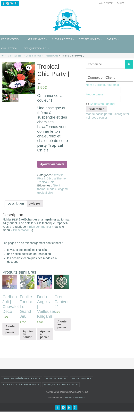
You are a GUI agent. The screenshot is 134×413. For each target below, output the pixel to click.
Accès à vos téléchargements (21, 384)
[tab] (16, 203)
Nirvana (68, 397)
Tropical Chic (51, 55)
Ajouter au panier (52, 164)
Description (16, 203)
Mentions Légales (56, 378)
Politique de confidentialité (61, 384)
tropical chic (45, 192)
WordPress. (80, 397)
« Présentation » (21, 230)
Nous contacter (81, 378)
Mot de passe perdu (99, 114)
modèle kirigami (57, 189)
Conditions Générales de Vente (21, 378)
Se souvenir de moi (102, 104)
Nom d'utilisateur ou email (102, 84)
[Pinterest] (16, 3)
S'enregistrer (121, 114)
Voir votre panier (96, 117)
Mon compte (106, 3)
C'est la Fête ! (15, 55)
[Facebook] (3, 3)
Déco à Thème (33, 55)
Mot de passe (94, 94)
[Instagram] (7, 3)
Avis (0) (34, 203)
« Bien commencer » (40, 226)
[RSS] (12, 3)
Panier (121, 3)
